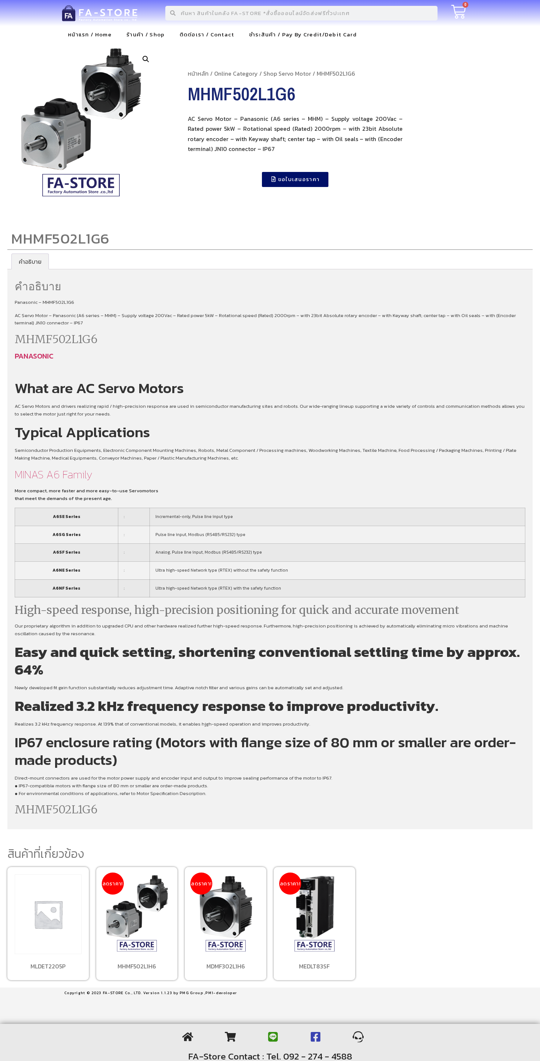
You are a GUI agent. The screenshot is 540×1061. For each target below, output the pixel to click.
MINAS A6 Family (53, 474)
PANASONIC (34, 356)
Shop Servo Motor (287, 73)
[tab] (30, 261)
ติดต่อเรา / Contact (207, 34)
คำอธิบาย (30, 261)
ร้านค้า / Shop (145, 34)
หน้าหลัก (198, 73)
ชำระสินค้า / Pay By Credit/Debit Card (303, 34)
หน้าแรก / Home (90, 34)
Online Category (236, 73)
